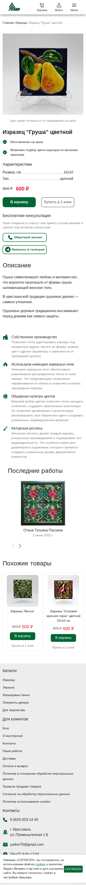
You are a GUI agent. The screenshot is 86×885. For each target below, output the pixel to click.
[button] (20, 546)
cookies (40, 864)
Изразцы (9, 680)
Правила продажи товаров (22, 786)
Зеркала (9, 687)
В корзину (19, 202)
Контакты (9, 743)
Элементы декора (16, 702)
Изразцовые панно (16, 695)
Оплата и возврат (15, 766)
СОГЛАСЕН (73, 869)
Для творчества (14, 710)
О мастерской (13, 736)
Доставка (9, 758)
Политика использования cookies (26, 801)
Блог (6, 728)
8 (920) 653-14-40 (24, 819)
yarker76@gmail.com (26, 844)
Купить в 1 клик (57, 202)
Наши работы (12, 751)
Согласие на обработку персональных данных (36, 794)
